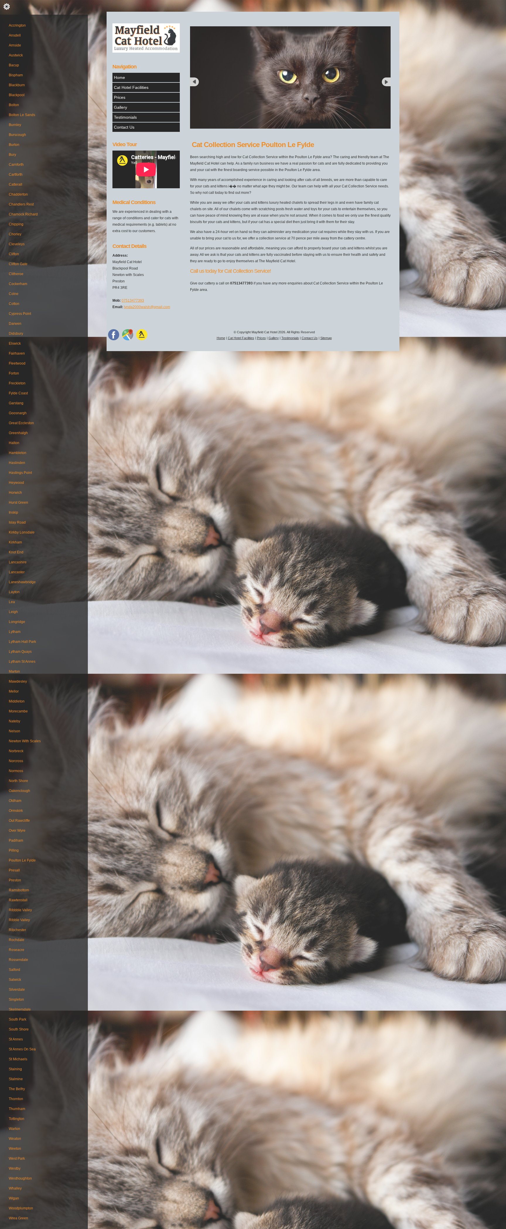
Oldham (15, 801)
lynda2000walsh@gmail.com (147, 307)
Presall (14, 870)
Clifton (14, 254)
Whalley (15, 1188)
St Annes (16, 1039)
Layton (14, 592)
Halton (14, 443)
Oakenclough (19, 791)
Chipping (16, 224)
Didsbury (16, 334)
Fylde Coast (18, 393)
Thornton (16, 1099)
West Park (17, 1158)
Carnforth (16, 165)
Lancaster (17, 572)
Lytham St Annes (22, 662)
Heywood (16, 483)
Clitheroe (16, 274)
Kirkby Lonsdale (22, 532)
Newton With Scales (25, 741)
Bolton (14, 105)
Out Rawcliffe (19, 821)
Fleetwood (17, 363)
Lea (12, 602)
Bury (12, 155)
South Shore (19, 1029)
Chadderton (18, 194)
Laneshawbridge (22, 582)
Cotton (14, 304)
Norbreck (16, 751)
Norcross (16, 761)
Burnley (15, 125)
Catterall (15, 184)
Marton (14, 671)
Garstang (16, 403)
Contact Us (124, 127)
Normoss (16, 771)
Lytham (14, 632)
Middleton (17, 701)
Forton (14, 373)
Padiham (16, 840)
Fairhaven (17, 353)
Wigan (14, 1198)
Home (119, 77)
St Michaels (18, 1059)
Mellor (14, 691)
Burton (14, 145)
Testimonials (125, 117)
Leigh (13, 612)
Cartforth (16, 174)
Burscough (17, 135)
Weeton (15, 1149)
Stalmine (16, 1079)
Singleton (16, 999)
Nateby (14, 721)
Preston (15, 880)
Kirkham (15, 542)
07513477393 (133, 300)
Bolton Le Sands (22, 115)
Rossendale (18, 960)
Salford (14, 970)
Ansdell (15, 35)
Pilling (14, 850)
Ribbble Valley (20, 910)
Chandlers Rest (21, 204)
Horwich (15, 493)
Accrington (17, 25)
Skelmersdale (20, 1009)
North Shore (18, 781)
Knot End (16, 552)
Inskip (13, 512)
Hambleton (17, 453)
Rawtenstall (18, 900)
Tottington (16, 1119)
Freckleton (17, 383)
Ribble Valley (19, 920)
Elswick (15, 343)
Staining (15, 1069)
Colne (13, 294)
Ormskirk (16, 811)
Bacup (14, 65)
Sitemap (326, 338)
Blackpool (17, 95)
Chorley (15, 234)
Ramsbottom (19, 890)
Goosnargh (18, 413)
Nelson (14, 731)
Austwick (16, 55)
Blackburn (17, 85)
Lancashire (18, 562)
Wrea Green (18, 1218)
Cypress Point (20, 314)
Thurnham (17, 1109)
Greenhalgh (18, 433)
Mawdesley (18, 681)
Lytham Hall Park (22, 642)
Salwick (15, 980)
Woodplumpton (21, 1208)
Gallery (120, 107)
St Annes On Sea (22, 1049)
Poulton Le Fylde (22, 860)
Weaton (15, 1139)
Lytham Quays (20, 652)
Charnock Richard (23, 214)
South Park (17, 1019)
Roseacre (16, 950)
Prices (119, 97)
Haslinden (17, 463)
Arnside (15, 45)
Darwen (15, 324)
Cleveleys (17, 244)
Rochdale (16, 940)
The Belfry (17, 1089)
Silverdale (17, 990)
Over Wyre (17, 830)
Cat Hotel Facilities (131, 87)
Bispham (16, 75)
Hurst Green (18, 502)
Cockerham (18, 284)
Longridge (17, 622)
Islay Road (17, 522)
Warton (14, 1129)
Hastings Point (20, 473)
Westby (14, 1168)
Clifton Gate (18, 264)
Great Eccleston (21, 423)
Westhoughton (20, 1178)
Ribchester (17, 930)
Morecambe (18, 711)
